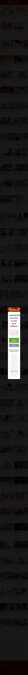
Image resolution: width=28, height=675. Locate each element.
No (14, 345)
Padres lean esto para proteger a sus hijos (14, 350)
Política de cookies (14, 370)
